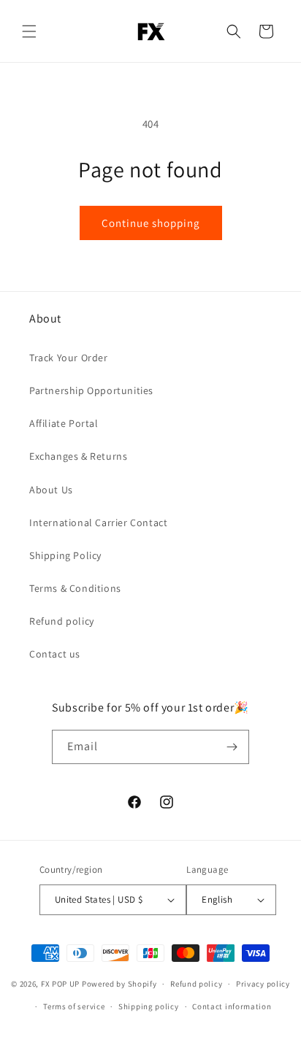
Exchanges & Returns (78, 456)
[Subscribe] (232, 747)
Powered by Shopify (119, 984)
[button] (29, 31)
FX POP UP (60, 984)
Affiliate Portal (64, 423)
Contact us (54, 653)
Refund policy (61, 621)
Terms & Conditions (75, 588)
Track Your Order (68, 357)
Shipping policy (148, 1006)
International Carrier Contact (98, 522)
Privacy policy (263, 984)
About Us (51, 489)
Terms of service (73, 1006)
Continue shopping (151, 223)
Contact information (231, 1006)
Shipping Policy (65, 555)
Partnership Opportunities (91, 390)
